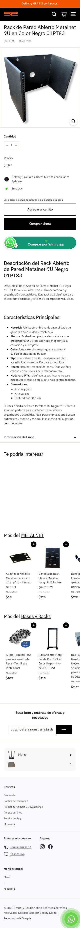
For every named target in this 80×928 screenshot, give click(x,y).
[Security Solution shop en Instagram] (42, 846)
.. (4, 883)
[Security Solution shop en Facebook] (50, 846)
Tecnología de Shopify (18, 918)
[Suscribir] (64, 729)
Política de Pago (13, 818)
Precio (8, 158)
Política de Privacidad (16, 801)
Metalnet (9, 40)
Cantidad (10, 136)
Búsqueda (9, 795)
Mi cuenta (9, 824)
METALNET (32, 535)
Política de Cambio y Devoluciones (23, 807)
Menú (7, 877)
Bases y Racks (36, 616)
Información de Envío (19, 437)
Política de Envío (13, 813)
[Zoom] (73, 121)
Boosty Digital (48, 913)
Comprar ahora (40, 224)
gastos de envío (16, 200)
